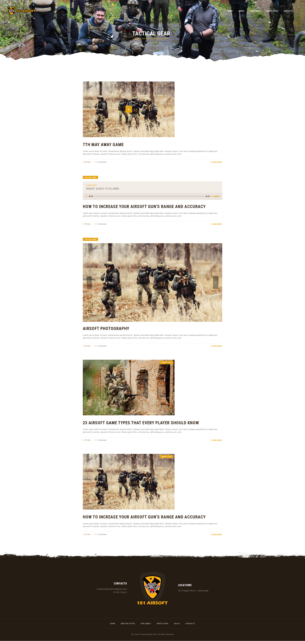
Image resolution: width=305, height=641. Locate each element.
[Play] (87, 196)
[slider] (217, 196)
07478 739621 (120, 592)
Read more (217, 162)
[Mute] (211, 196)
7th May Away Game (103, 144)
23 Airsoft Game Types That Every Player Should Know (141, 422)
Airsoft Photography (106, 328)
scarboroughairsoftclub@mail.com (112, 589)
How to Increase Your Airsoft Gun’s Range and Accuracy (144, 206)
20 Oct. (88, 162)
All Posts (147, 38)
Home (137, 38)
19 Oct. (88, 534)
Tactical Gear (90, 177)
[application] (152, 196)
